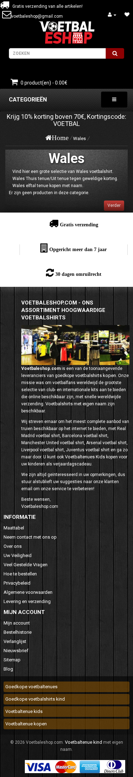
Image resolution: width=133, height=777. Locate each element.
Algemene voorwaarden (28, 592)
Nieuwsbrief (16, 650)
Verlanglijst (15, 641)
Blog (8, 669)
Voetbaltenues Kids (85, 456)
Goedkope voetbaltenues (31, 686)
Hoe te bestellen (20, 573)
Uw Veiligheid (18, 555)
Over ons (13, 546)
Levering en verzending (27, 601)
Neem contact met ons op (30, 537)
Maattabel (14, 527)
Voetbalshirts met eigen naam (75, 403)
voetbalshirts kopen (95, 375)
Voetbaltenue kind (83, 742)
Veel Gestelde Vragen (26, 564)
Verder (114, 205)
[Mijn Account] (112, 14)
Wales (79, 138)
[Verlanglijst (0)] (126, 14)
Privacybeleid (17, 583)
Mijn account (17, 623)
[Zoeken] (115, 53)
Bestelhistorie (18, 632)
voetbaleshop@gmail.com (37, 16)
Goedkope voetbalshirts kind (35, 699)
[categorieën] (114, 100)
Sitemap (12, 659)
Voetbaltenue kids (24, 711)
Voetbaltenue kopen (26, 723)
